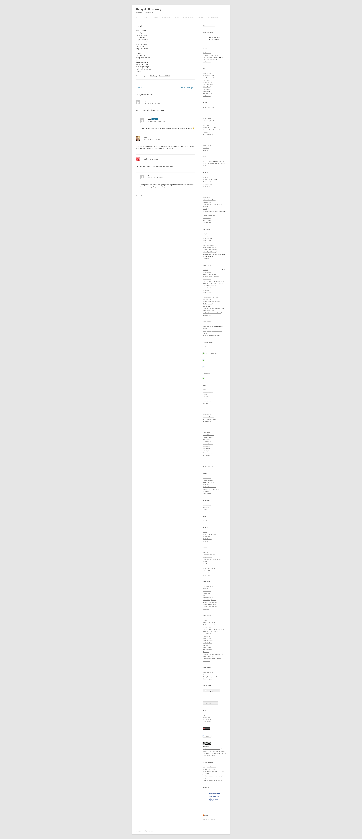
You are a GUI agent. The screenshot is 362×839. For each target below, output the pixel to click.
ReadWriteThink (207, 297)
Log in (204, 715)
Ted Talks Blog (207, 145)
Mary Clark (206, 125)
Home (137, 18)
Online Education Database (210, 283)
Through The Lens (208, 107)
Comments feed (207, 719)
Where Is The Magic (188, 88)
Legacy (205, 820)
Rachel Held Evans (208, 84)
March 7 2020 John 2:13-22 (214, 780)
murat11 (205, 209)
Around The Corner (208, 326)
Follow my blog (214, 802)
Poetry (155, 76)
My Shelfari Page (207, 184)
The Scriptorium (207, 304)
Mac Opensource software (210, 277)
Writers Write (206, 315)
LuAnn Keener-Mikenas (209, 57)
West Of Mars (207, 218)
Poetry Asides (207, 238)
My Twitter (206, 186)
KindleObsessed (207, 161)
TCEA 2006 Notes (188, 18)
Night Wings (166, 18)
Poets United (206, 240)
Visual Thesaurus (208, 310)
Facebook (205, 177)
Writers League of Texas (210, 254)
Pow (204, 243)
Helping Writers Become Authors (212, 204)
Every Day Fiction (207, 202)
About (145, 18)
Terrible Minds (207, 62)
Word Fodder (206, 222)
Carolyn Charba (207, 776)
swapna (146, 158)
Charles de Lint (207, 53)
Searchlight (206, 91)
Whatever (205, 150)
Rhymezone (206, 299)
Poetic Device (206, 290)
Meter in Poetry (207, 279)
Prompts (176, 18)
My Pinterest (206, 182)
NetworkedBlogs (213, 793)
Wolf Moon (200, 18)
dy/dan (205, 329)
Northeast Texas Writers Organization (213, 281)
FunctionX (205, 270)
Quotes (206, 347)
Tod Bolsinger (207, 96)
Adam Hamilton (207, 73)
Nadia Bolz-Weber (208, 78)
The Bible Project (207, 93)
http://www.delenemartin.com (211, 749)
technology (215, 799)
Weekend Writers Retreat (210, 249)
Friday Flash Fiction (208, 234)
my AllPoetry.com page (209, 179)
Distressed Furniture (208, 55)
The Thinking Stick (208, 335)
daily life (211, 800)
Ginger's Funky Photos (209, 123)
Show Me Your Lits (208, 245)
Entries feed (206, 717)
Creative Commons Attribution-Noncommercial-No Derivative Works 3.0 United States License (214, 753)
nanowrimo (206, 211)
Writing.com (206, 258)
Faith (151, 76)
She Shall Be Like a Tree (209, 127)
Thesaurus (206, 306)
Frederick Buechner (208, 75)
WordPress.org (207, 721)
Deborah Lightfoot (208, 121)
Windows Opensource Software (212, 313)
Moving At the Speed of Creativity (212, 331)
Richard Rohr (206, 87)
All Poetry (205, 197)
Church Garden (211, 767)
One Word (206, 236)
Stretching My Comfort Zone (211, 130)
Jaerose (205, 206)
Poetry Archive (207, 292)
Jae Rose (147, 137)
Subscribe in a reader (209, 26)
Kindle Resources (213, 18)
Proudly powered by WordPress (144, 831)
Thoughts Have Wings (149, 9)
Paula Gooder (207, 82)
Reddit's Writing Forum (209, 216)
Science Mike (206, 89)
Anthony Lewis (207, 118)
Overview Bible (207, 80)
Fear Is (139, 88)
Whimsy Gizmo (207, 220)
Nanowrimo (154, 18)
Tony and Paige (207, 134)
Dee (149, 119)
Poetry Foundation (208, 295)
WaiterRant (206, 148)
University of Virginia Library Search (213, 308)
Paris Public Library (208, 288)
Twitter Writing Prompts (209, 247)
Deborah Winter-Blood (209, 200)
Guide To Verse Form (209, 274)
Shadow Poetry (207, 301)
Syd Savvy (206, 132)
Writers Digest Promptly (209, 252)
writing (210, 799)
